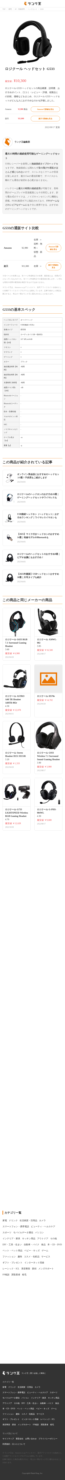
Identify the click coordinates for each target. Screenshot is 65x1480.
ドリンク (12, 1387)
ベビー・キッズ (42, 1409)
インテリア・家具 (38, 1398)
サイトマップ (8, 1439)
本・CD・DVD (9, 1409)
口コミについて (18, 1444)
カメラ (37, 1387)
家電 (4, 1387)
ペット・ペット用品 (25, 1409)
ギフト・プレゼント (11, 1419)
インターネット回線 (29, 1419)
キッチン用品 (53, 1398)
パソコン (25, 1398)
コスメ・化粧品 (28, 1414)
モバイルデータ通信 (11, 1398)
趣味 (18, 1414)
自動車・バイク (46, 1403)
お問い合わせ (31, 1439)
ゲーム (54, 1409)
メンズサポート (24, 1424)
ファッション (8, 1414)
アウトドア (7, 1403)
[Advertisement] (32, 1067)
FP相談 (36, 1424)
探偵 (14, 1424)
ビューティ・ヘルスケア (37, 1392)
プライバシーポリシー (47, 1439)
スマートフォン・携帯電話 (14, 1392)
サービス (40, 1414)
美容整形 (6, 1424)
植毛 (52, 1424)
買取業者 (44, 1424)
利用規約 (6, 1444)
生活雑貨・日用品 (25, 1387)
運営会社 (19, 1439)
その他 (17, 1403)
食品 (57, 1403)
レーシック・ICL (47, 1419)
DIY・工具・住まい (29, 1403)
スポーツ (53, 1392)
